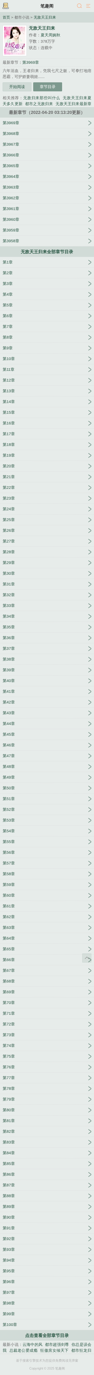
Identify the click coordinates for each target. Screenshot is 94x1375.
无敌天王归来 (45, 17)
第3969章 (30, 62)
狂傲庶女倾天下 (54, 1350)
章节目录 (48, 87)
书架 (5, 6)
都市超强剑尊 (57, 1344)
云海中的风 (32, 1344)
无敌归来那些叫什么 (41, 98)
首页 (6, 17)
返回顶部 (86, 958)
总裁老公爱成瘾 (23, 1350)
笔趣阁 (47, 6)
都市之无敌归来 (39, 104)
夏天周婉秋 (50, 35)
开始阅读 (17, 87)
